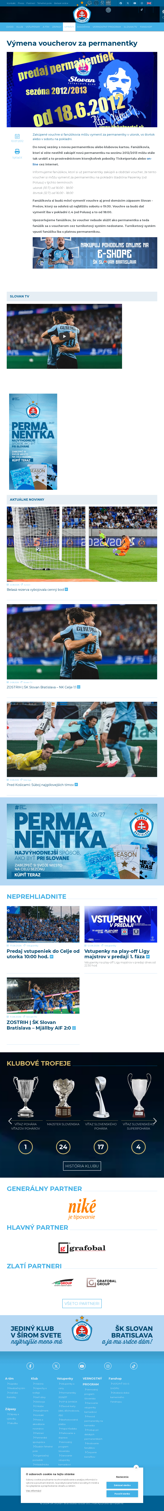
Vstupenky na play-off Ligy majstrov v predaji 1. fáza (116, 953)
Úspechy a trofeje (40, 1390)
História (39, 1383)
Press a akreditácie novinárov (39, 1424)
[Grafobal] (81, 1248)
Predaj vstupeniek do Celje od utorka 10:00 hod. (43, 953)
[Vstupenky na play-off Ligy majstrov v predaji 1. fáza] (120, 924)
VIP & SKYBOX (69, 1401)
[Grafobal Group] (101, 1282)
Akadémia (83, 26)
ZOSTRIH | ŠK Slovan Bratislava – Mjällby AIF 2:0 (39, 1025)
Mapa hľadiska (69, 1428)
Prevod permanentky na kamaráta (93, 1421)
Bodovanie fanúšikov (91, 1445)
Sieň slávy (40, 1397)
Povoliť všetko (122, 1494)
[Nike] (81, 1209)
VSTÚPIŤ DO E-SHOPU (120, 1386)
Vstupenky (32, 945)
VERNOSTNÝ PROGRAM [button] (107, 26)
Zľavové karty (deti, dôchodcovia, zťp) (68, 1411)
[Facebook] (120, 3)
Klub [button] (19, 26)
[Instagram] (142, 3)
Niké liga (27, 780)
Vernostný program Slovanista (65, 1447)
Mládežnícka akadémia (41, 1466)
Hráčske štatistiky (12, 1395)
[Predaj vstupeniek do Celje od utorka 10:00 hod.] (43, 924)
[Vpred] (154, 1121)
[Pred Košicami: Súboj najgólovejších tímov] (82, 739)
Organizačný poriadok (41, 1457)
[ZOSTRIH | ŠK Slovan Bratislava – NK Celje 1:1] (82, 642)
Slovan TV (27, 682)
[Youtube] (134, 3)
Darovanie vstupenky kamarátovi (65, 1460)
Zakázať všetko (122, 1485)
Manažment (41, 1410)
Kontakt (39, 1415)
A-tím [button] (46, 26)
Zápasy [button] (57, 26)
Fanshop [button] (146, 26)
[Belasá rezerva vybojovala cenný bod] (82, 544)
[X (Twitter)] (127, 3)
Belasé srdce (61, 3)
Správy (69, 26)
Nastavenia (122, 1477)
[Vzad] (9, 1121)
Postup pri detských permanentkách (93, 1434)
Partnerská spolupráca (40, 1440)
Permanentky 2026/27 (67, 1395)
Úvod (9, 26)
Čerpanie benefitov (90, 1454)
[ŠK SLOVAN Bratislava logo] (82, 12)
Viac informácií (33, 1490)
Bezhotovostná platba (68, 1422)
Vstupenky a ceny (66, 1386)
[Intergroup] (63, 1282)
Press (21, 3)
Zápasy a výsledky (13, 1416)
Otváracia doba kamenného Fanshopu (119, 1397)
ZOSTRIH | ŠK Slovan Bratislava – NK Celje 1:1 (42, 687)
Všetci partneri (82, 1303)
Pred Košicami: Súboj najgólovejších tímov (41, 785)
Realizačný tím (17, 1388)
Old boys (40, 1401)
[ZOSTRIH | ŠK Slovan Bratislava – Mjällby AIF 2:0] (43, 995)
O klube (39, 1406)
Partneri (39, 1433)
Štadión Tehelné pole (43, 1449)
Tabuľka (13, 1423)
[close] (136, 1467)
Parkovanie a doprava (66, 1435)
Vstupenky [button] (33, 26)
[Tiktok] (142, 9)
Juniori (27, 585)
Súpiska (13, 1383)
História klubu (82, 1166)
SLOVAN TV (130, 26)
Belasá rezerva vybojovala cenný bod (36, 590)
